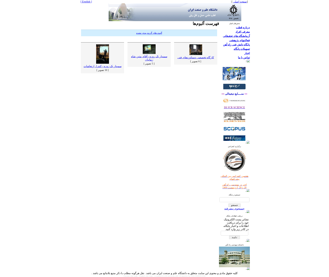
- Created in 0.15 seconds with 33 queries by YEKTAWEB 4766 (179, 276)
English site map (146, 276)
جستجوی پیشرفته (234, 208)
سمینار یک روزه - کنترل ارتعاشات (102, 66)
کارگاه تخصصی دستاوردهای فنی (195, 57)
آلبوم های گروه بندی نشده (149, 33)
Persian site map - (131, 276)
